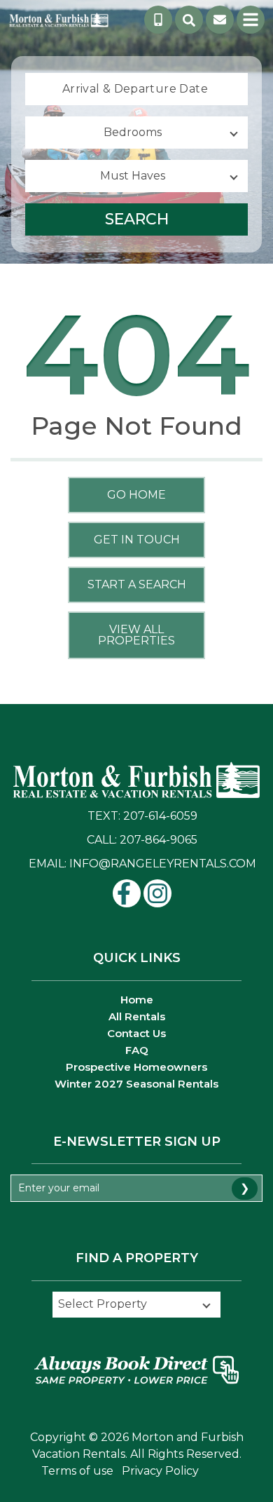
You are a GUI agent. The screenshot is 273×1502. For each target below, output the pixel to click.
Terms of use (77, 1470)
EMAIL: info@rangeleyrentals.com (142, 863)
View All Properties (136, 635)
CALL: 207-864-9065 (142, 839)
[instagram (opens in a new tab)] (158, 893)
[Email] (220, 20)
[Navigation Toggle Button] (251, 20)
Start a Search (137, 584)
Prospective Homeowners (136, 1067)
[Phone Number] (158, 20)
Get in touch (137, 539)
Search (137, 219)
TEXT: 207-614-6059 (142, 816)
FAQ (136, 1050)
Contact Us (136, 1033)
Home (136, 999)
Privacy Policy (160, 1470)
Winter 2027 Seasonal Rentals (136, 1083)
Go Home (136, 494)
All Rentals (136, 1016)
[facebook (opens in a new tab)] (127, 893)
